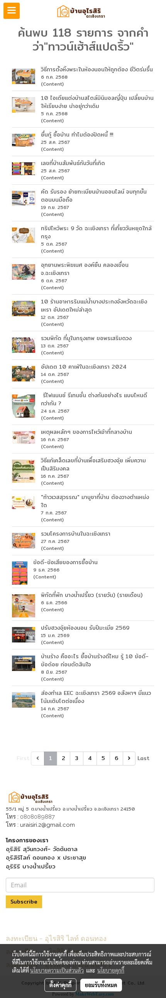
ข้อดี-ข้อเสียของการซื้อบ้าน (65, 562)
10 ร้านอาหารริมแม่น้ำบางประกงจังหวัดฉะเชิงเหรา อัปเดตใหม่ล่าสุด (94, 305)
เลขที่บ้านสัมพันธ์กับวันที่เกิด (73, 163)
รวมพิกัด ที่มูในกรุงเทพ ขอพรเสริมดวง (86, 338)
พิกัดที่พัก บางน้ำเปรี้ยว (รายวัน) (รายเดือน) (91, 595)
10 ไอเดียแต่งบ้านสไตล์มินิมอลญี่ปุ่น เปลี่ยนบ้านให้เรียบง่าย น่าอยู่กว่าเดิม (97, 102)
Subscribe (23, 901)
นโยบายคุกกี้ (110, 970)
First (23, 758)
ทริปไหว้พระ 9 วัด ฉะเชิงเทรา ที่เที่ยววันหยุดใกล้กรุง (96, 232)
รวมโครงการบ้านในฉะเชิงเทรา (75, 533)
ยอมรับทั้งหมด (101, 984)
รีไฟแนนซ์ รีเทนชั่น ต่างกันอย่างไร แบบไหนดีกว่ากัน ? (94, 399)
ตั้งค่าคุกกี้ (60, 984)
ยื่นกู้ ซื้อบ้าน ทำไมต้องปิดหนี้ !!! (77, 134)
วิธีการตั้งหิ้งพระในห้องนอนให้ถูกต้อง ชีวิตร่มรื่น (97, 69)
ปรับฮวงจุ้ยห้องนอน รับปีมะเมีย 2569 (85, 628)
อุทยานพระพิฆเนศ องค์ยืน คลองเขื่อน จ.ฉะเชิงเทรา (85, 269)
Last (143, 758)
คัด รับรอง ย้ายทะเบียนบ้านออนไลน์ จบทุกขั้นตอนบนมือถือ (94, 195)
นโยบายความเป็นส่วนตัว (57, 970)
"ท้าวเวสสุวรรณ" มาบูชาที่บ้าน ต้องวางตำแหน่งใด (95, 501)
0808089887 (37, 816)
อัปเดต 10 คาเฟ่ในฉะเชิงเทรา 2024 (84, 366)
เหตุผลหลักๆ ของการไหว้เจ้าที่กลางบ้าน (86, 432)
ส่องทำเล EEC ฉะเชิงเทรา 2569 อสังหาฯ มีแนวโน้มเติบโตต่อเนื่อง (96, 697)
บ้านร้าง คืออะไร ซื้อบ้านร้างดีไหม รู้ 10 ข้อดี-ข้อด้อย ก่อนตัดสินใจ (95, 660)
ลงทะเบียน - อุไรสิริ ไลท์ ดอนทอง (56, 937)
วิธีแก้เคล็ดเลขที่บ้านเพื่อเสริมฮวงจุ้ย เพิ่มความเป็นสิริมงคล (93, 464)
